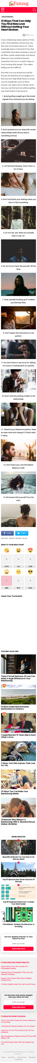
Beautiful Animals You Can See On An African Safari (18, 858)
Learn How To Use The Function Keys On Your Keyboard (17, 1031)
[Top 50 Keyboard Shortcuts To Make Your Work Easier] (18, 892)
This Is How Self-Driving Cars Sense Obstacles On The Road (18, 1021)
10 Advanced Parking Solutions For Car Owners (18, 1026)
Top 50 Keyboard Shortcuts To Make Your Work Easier (18, 903)
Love (25, 538)
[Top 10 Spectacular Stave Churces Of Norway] (18, 869)
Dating (5, 538)
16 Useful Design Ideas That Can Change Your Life (17, 1043)
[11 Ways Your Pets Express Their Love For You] (18, 751)
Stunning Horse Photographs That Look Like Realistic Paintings (17, 973)
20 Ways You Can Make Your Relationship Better (14, 792)
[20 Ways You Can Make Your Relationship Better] (18, 779)
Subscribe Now (18, 949)
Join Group (11, 1057)
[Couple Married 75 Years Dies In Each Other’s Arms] (18, 723)
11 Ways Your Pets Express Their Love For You (18, 764)
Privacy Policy (21, 1057)
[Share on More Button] (32, 533)
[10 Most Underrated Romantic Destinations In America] (18, 694)
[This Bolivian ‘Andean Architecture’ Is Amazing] (18, 914)
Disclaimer (32, 1057)
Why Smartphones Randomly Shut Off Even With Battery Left (18, 1037)
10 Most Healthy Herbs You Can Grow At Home (18, 984)
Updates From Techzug (14, 1016)
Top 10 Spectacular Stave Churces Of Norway (18, 880)
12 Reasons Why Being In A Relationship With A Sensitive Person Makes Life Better (18, 821)
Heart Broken (15, 538)
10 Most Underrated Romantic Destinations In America (15, 707)
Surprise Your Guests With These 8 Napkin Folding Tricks (16, 979)
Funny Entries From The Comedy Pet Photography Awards (14, 967)
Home (3, 1057)
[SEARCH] (34, 9)
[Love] (4, 686)
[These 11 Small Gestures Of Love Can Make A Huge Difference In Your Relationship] (18, 664)
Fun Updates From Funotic (16, 962)
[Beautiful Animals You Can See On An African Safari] (18, 847)
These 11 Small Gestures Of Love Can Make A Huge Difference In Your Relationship (18, 678)
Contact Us (18, 1059)
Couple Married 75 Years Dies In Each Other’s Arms (18, 736)
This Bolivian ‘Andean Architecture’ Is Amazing (18, 925)
